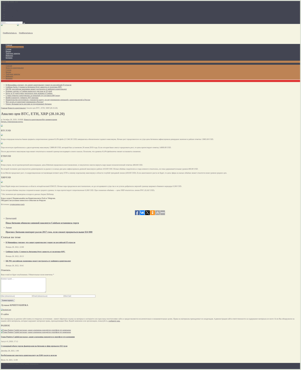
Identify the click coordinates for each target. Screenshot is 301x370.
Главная (9, 45)
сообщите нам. (114, 321)
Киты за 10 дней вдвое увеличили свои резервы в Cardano (29, 93)
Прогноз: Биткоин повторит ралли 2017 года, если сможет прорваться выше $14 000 (49, 232)
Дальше (9, 227)
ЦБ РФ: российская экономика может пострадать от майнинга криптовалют (36, 89)
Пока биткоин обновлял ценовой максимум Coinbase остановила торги (42, 223)
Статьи (8, 49)
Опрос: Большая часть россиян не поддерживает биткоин (29, 104)
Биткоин (9, 58)
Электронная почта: (15, 122)
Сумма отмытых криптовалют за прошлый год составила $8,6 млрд (33, 96)
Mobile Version (19, 368)
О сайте (9, 6)
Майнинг (9, 56)
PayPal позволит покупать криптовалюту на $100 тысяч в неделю (29, 355)
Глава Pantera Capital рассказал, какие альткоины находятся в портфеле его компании (38, 337)
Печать (4, 122)
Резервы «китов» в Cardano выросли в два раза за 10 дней (29, 91)
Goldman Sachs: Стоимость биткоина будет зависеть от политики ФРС (34, 87)
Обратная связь (12, 10)
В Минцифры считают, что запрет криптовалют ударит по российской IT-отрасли (38, 85)
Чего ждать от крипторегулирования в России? (25, 102)
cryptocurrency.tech (17, 204)
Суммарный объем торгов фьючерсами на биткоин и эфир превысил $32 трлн (34, 346)
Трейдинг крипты (13, 53)
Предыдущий (11, 218)
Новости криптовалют (15, 47)
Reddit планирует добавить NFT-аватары (22, 98)
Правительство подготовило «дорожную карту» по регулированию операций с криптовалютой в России (48, 100)
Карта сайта (10, 8)
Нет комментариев (49, 120)
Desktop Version (7, 368)
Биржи (8, 51)
